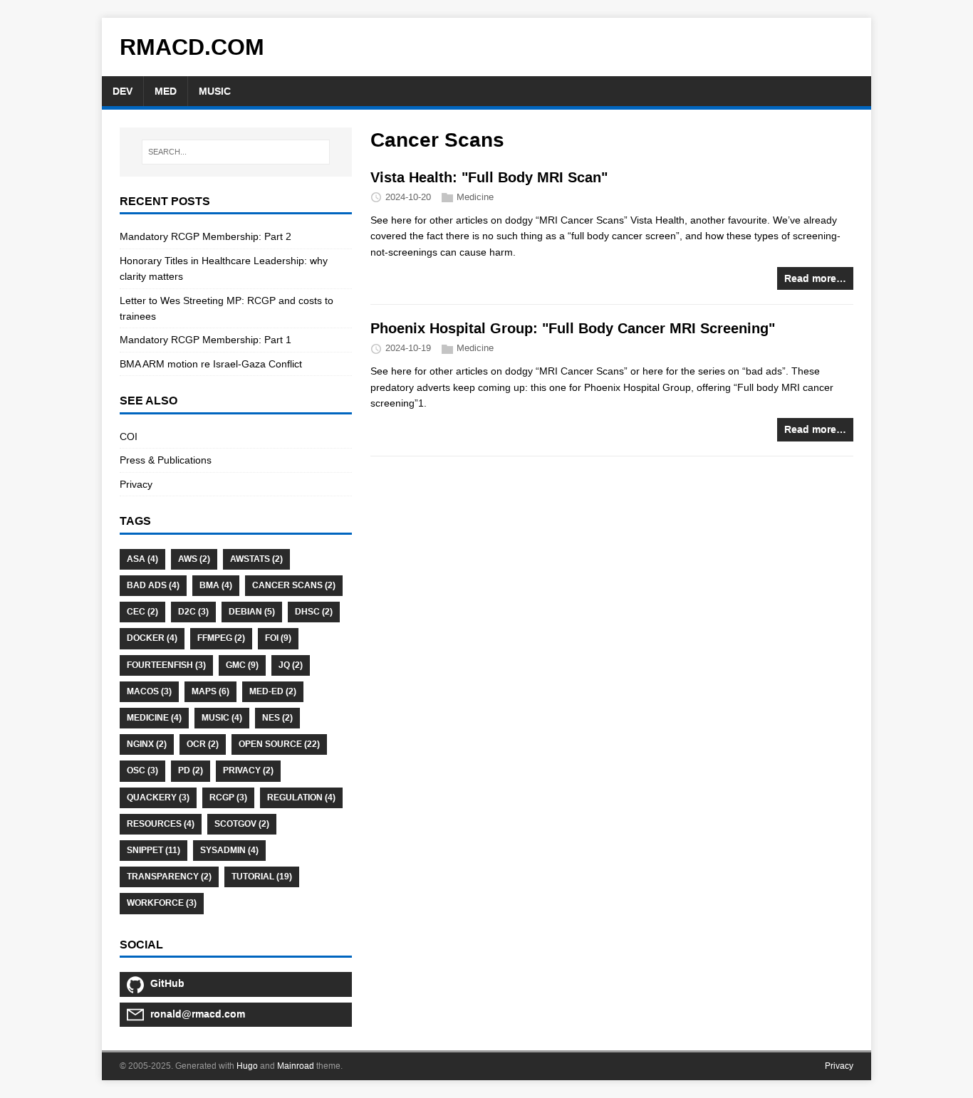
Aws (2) (194, 559)
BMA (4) (215, 585)
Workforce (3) (162, 903)
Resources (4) (160, 824)
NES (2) (277, 718)
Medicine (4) (154, 718)
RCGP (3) (228, 797)
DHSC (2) (314, 612)
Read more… (815, 278)
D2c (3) (193, 612)
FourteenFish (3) (166, 665)
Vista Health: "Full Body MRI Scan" (489, 177)
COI (128, 436)
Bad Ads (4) (153, 585)
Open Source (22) (279, 744)
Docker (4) (152, 638)
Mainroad (295, 1066)
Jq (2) (291, 665)
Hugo (247, 1066)
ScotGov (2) (241, 824)
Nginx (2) (147, 744)
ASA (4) (142, 559)
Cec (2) (142, 612)
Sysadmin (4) (229, 850)
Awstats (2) (256, 559)
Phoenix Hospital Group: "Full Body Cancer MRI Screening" (572, 328)
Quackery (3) (158, 797)
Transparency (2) (169, 877)
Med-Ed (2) (272, 691)
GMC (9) (242, 665)
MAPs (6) (210, 691)
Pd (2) (190, 770)
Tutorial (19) (261, 877)
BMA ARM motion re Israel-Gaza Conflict (211, 364)
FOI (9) (278, 638)
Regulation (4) (301, 797)
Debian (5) (252, 612)
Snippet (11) (153, 850)
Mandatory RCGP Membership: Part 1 (205, 339)
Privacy (136, 484)
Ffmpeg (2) (221, 638)
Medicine (475, 197)
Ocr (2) (203, 744)
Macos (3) (149, 691)
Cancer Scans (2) (293, 585)
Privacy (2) (248, 770)
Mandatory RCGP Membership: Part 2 (205, 236)
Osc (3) (142, 770)
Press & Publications (166, 460)
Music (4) (222, 718)
